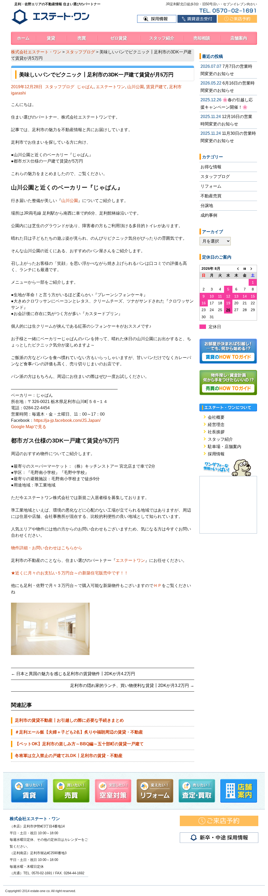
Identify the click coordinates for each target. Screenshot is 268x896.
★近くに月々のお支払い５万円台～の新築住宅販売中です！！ (69, 573)
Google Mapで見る (28, 426)
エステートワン (110, 87)
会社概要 (216, 417)
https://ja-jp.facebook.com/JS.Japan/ (67, 420)
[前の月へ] (236, 268)
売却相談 (201, 38)
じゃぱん (85, 87)
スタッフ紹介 (161, 38)
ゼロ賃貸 (118, 38)
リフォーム (210, 186)
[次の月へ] (253, 268)
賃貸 (51, 38)
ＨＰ (157, 585)
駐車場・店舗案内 (224, 446)
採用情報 (216, 454)
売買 (81, 38)
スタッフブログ (59, 87)
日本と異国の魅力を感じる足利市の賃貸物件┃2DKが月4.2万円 (73, 673)
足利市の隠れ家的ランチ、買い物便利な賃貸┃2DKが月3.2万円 (132, 685)
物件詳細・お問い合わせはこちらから (46, 548)
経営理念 (216, 424)
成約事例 (208, 215)
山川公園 (135, 87)
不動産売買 (210, 196)
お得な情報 (210, 167)
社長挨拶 (216, 432)
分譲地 (206, 205)
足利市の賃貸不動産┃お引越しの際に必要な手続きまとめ (69, 720)
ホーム (23, 38)
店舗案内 (238, 38)
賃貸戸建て (156, 87)
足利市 (175, 87)
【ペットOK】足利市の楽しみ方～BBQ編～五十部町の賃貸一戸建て (79, 744)
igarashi (18, 93)
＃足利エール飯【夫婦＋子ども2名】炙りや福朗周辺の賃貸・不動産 (79, 732)
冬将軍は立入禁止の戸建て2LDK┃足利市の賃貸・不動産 (68, 755)
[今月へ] (245, 268)
